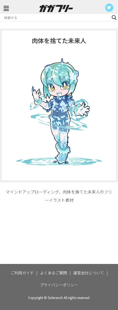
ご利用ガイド (22, 272)
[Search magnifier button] (114, 17)
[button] (6, 8)
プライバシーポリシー (59, 285)
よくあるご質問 (53, 272)
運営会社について (88, 272)
